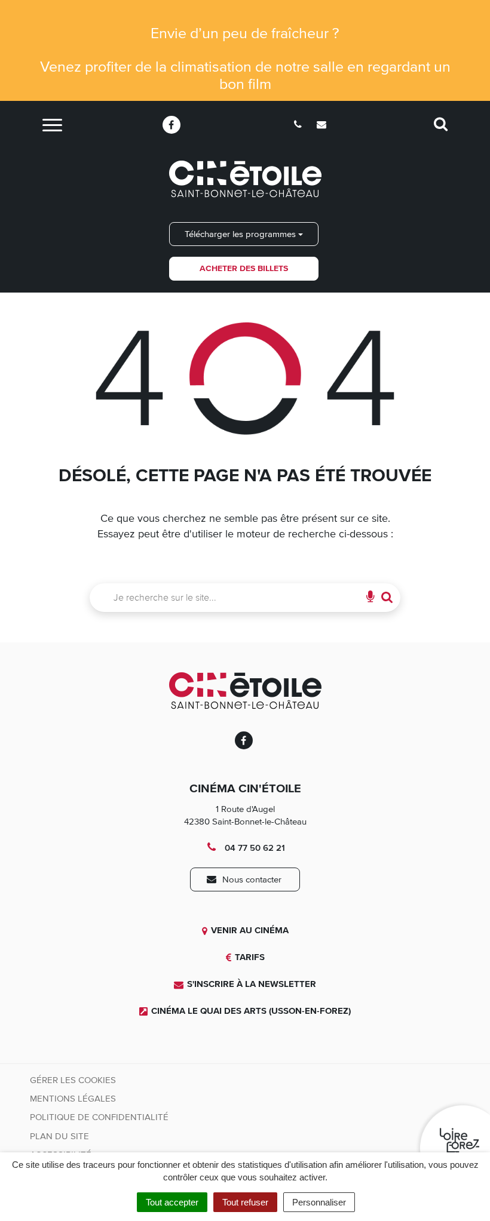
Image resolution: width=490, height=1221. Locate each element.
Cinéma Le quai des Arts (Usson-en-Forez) (251, 1010)
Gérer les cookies (73, 1080)
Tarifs (250, 957)
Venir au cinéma (250, 930)
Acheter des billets (244, 268)
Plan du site (59, 1136)
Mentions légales (73, 1098)
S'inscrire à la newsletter (251, 984)
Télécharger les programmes (241, 234)
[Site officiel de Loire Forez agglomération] (452, 1135)
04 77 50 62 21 (253, 847)
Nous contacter (250, 879)
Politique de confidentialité (99, 1117)
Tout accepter (172, 1202)
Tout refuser (245, 1202)
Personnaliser (319, 1202)
